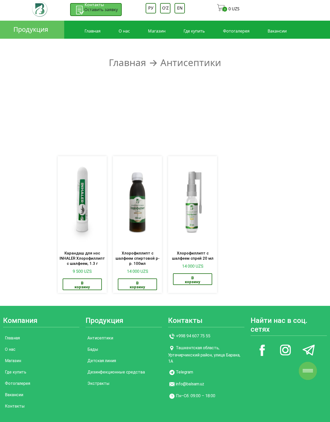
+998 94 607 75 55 (193, 335)
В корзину (82, 285)
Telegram (184, 372)
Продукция (30, 29)
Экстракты (98, 383)
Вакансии (277, 31)
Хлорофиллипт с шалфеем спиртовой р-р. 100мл (138, 258)
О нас (124, 31)
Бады (92, 349)
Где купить (194, 31)
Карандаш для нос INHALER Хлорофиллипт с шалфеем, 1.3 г (82, 258)
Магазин (157, 31)
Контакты (94, 4)
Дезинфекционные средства (116, 372)
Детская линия (101, 360)
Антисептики (100, 338)
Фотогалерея (236, 31)
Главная (93, 31)
